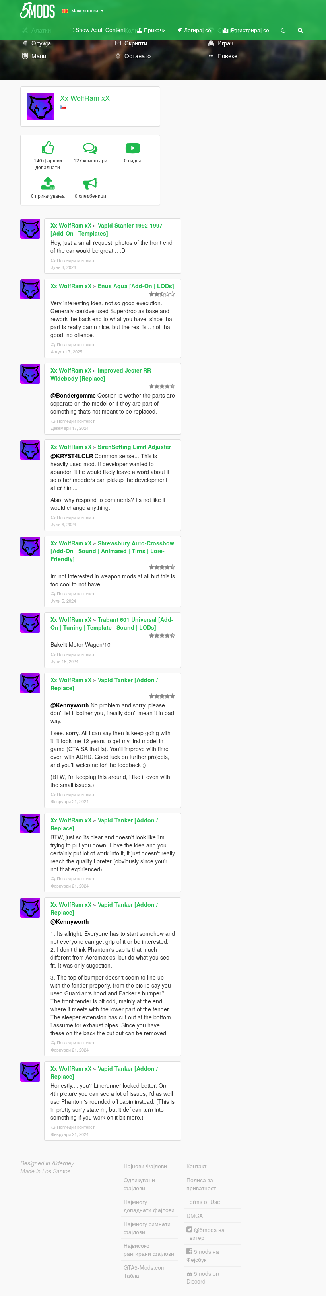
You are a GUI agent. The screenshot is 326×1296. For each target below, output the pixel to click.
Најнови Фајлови (145, 1166)
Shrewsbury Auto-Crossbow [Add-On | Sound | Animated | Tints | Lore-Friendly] (112, 551)
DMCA (194, 1216)
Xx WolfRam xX (85, 97)
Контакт (196, 1166)
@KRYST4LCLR (71, 456)
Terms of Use (203, 1202)
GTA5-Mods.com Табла (145, 1271)
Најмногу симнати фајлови (147, 1227)
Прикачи (154, 30)
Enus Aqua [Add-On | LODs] (136, 286)
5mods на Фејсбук (202, 1255)
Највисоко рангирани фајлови (149, 1249)
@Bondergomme (73, 395)
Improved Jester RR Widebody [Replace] (100, 374)
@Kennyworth (69, 705)
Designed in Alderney (47, 1163)
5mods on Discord (202, 1277)
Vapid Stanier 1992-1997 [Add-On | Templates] (106, 229)
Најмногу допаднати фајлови (149, 1206)
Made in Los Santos (45, 1171)
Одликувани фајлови (139, 1184)
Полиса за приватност (201, 1184)
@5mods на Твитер (205, 1233)
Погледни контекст (76, 260)
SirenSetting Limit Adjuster (134, 447)
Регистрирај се (249, 30)
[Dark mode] (283, 30)
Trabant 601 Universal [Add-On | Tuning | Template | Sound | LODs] (111, 623)
